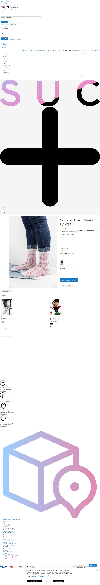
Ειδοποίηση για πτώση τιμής (67, 234)
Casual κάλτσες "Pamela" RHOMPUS (6, 319)
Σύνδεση (49, 50)
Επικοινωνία (4, 47)
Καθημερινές (80, 217)
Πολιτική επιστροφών (8, 545)
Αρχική (62, 217)
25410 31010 (5, 1)
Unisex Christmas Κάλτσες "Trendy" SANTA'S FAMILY (55, 320)
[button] (5, 329)
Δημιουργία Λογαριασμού (89, 50)
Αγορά (5, 553)
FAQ (4, 536)
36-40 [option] (62, 256)
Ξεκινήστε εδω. (12, 24)
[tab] (6, 291)
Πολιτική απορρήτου (8, 540)
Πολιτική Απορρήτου (39, 576)
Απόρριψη (48, 581)
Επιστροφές (42, 50)
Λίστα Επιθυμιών (5, 44)
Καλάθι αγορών (7, 554)
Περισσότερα (3, 391)
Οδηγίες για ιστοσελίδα (9, 543)
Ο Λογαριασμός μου (23, 50)
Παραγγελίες (4, 46)
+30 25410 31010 (7, 525)
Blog (4, 207)
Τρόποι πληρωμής (7, 539)
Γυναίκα (68, 217)
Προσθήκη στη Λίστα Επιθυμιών (67, 285)
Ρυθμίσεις (58, 581)
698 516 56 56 (4, 3)
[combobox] (89, 53)
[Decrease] (61, 270)
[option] (61, 251)
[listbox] (79, 251)
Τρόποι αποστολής (8, 537)
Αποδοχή (34, 581)
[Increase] (61, 274)
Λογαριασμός (4, 43)
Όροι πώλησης (7, 542)
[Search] (99, 53)
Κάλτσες (73, 217)
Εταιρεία (5, 535)
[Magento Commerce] (5, 8)
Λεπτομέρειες (6, 291)
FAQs (98, 50)
